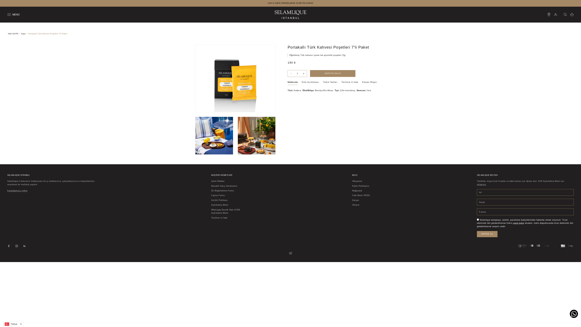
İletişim (355, 205)
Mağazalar (357, 191)
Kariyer (355, 200)
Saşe (23, 34)
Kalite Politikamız (360, 186)
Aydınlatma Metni (219, 205)
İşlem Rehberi (218, 181)
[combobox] (13, 324)
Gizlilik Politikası (219, 200)
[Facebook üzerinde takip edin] (8, 246)
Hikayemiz (357, 181)
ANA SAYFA (13, 34)
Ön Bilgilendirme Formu (222, 191)
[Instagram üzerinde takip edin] (16, 246)
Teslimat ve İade (219, 218)
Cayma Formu (218, 195)
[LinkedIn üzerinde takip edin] (24, 246)
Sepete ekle (333, 73)
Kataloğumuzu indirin (17, 191)
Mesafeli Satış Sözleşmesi (224, 186)
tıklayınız (481, 184)
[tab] (293, 83)
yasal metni (518, 223)
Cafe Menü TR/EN (361, 195)
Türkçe (14, 324)
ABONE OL (487, 234)
